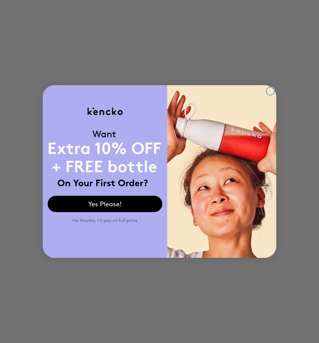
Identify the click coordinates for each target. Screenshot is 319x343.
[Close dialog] (270, 91)
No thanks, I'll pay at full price (105, 220)
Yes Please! (105, 204)
